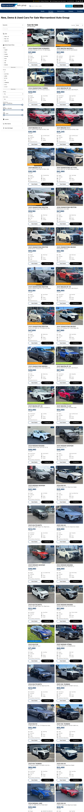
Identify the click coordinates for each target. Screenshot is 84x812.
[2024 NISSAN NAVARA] (41, 435)
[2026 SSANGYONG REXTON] (69, 197)
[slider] (4, 105)
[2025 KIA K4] (69, 514)
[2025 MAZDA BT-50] (69, 77)
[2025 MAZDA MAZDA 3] (69, 38)
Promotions (80, 11)
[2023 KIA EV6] (41, 634)
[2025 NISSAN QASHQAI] (69, 435)
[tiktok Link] (82, 1)
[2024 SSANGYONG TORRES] (41, 77)
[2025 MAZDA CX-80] (69, 395)
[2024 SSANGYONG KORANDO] (41, 38)
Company (71, 11)
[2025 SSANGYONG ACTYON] (69, 157)
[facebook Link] (76, 1)
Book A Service (78, 6)
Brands (42, 11)
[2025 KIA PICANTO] (41, 514)
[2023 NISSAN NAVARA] (69, 554)
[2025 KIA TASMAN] (69, 673)
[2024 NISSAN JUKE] (41, 793)
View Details (34, 65)
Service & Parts (60, 11)
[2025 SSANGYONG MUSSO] (69, 236)
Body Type (5, 96)
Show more (13, 67)
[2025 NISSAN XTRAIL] (69, 634)
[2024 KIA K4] (69, 475)
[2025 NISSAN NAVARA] (69, 594)
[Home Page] (14, 6)
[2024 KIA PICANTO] (41, 673)
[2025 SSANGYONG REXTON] (41, 197)
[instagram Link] (80, 1)
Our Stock (68, 6)
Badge (4, 91)
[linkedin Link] (78, 1)
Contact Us (47, 65)
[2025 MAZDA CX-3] (41, 117)
